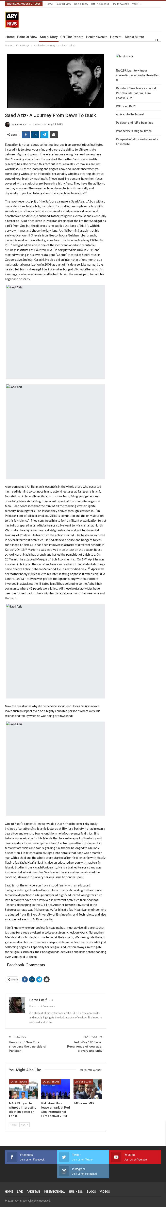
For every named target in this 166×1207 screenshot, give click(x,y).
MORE (136, 3)
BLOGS (91, 1191)
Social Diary (81, 3)
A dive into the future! (130, 114)
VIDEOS (105, 1191)
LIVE (20, 1191)
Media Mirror (134, 37)
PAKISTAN (33, 1191)
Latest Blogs (19, 1081)
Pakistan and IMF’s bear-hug (134, 122)
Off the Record (100, 3)
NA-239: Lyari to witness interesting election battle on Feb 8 (137, 75)
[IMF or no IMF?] (87, 1089)
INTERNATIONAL (54, 1191)
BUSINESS (76, 1191)
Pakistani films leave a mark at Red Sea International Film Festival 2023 (136, 93)
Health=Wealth (120, 3)
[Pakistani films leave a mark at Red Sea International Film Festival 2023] (55, 1089)
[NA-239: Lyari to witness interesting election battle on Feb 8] (23, 1089)
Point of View (63, 3)
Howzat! (116, 37)
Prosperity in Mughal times (134, 131)
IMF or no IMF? (126, 106)
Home (49, 3)
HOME (9, 1191)
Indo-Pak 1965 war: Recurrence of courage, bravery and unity (84, 1046)
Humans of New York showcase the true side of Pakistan (28, 1046)
